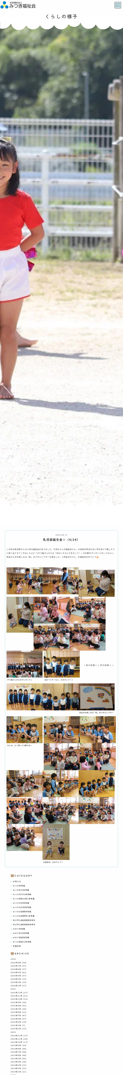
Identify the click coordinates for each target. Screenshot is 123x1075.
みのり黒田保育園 (21, 937)
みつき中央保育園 (21, 903)
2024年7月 (16, 1052)
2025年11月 (17, 996)
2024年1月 (16, 1071)
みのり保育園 (19, 929)
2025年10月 (17, 999)
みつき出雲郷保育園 (22, 911)
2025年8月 (16, 1005)
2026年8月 (16, 962)
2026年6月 (16, 969)
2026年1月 (16, 985)
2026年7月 (16, 966)
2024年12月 (17, 1035)
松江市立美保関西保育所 (24, 920)
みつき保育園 (19, 885)
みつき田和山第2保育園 (24, 898)
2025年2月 (16, 1025)
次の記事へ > (107, 665)
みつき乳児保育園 (21, 890)
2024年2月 (16, 1068)
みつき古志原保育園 (22, 907)
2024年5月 (16, 1058)
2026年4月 (16, 975)
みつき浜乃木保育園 (22, 894)
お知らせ (17, 881)
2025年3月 (16, 1022)
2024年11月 (17, 1039)
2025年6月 (16, 1012)
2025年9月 (16, 1002)
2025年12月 (17, 992)
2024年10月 (17, 1042)
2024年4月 (16, 1062)
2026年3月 (16, 979)
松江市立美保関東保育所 (24, 924)
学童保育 (17, 946)
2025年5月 (16, 1015)
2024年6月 (16, 1055)
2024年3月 (16, 1065)
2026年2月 (16, 982)
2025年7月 (16, 1009)
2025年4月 (16, 1019)
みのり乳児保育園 (21, 933)
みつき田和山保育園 (22, 942)
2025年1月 (16, 1028)
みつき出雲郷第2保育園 (24, 916)
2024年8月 (16, 1048)
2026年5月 (16, 972)
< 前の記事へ (90, 665)
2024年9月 (16, 1045)
